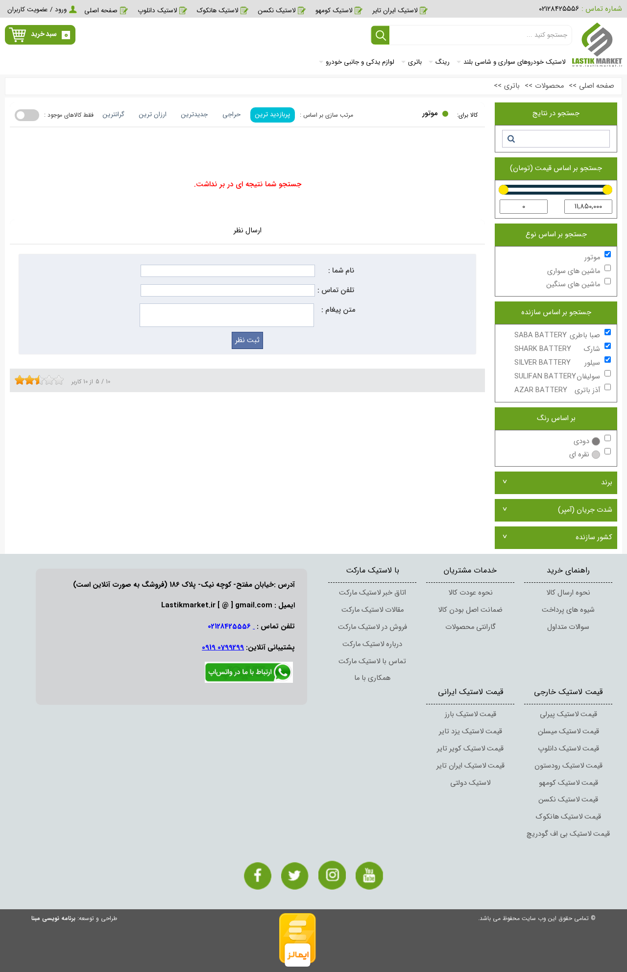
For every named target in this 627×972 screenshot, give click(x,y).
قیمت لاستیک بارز (470, 714)
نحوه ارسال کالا (568, 592)
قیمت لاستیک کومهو (568, 783)
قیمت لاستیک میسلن (568, 731)
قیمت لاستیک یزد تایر (470, 731)
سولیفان (557, 376)
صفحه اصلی (101, 10)
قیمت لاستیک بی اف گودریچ (568, 834)
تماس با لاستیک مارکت (372, 661)
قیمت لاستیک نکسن (568, 799)
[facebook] (257, 876)
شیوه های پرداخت (568, 610)
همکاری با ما (372, 678)
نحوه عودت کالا (470, 592)
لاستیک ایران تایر (394, 10)
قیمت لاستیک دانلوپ (568, 748)
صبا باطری (557, 335)
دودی (581, 441)
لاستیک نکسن (276, 10)
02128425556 (559, 9)
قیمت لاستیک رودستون (568, 766)
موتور (592, 257)
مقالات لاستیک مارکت (372, 610)
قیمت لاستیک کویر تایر (470, 748)
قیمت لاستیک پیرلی (568, 714)
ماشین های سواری (573, 271)
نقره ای (579, 454)
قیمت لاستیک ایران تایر (470, 766)
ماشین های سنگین (573, 284)
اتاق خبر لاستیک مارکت (372, 592)
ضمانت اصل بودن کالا (470, 610)
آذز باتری (557, 390)
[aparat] (369, 876)
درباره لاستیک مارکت (372, 644)
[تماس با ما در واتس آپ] (249, 681)
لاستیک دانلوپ (157, 10)
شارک (557, 349)
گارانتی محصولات (470, 627)
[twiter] (295, 876)
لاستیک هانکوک (217, 10)
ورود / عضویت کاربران (37, 9)
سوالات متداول (568, 627)
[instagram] (332, 875)
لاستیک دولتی (470, 783)
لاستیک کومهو (333, 10)
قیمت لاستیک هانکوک (568, 816)
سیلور (557, 363)
